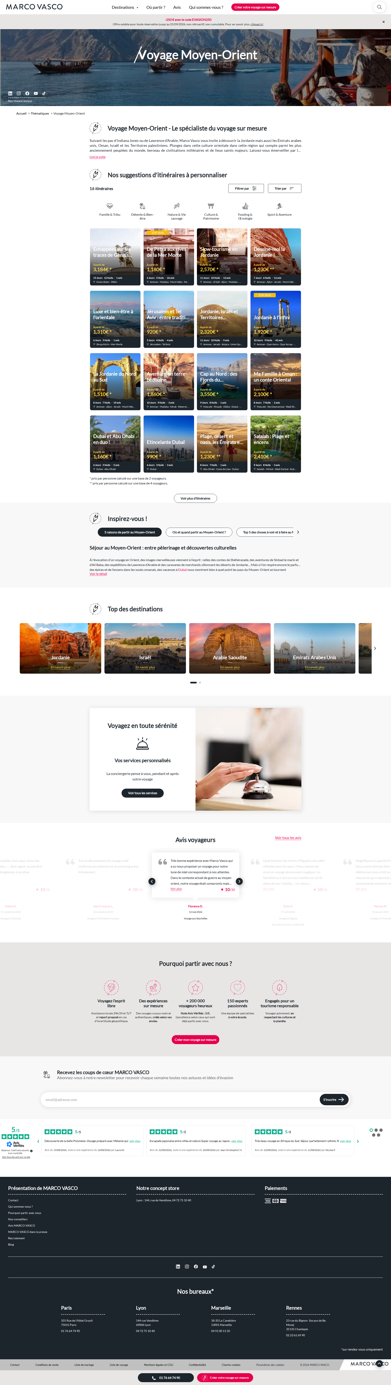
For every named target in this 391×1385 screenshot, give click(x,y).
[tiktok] (44, 93)
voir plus (134, 1141)
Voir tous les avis (288, 837)
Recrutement (16, 1238)
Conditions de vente (47, 1364)
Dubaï (182, 569)
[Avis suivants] (358, 1142)
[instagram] (19, 93)
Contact (13, 1200)
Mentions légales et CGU (158, 1364)
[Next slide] (297, 532)
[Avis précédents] (38, 1142)
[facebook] (27, 93)
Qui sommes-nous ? (20, 1206)
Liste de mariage (84, 1364)
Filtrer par (242, 188)
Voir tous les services (142, 793)
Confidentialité (197, 1364)
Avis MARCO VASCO (21, 1225)
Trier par (281, 188)
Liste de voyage (119, 1364)
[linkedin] (10, 93)
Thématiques (40, 113)
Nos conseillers (17, 1219)
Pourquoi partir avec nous (24, 1213)
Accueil (21, 113)
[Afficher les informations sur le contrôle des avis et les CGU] (31, 1151)
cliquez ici (257, 24)
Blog (11, 1244)
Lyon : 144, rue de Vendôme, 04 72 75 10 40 (163, 1200)
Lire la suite (97, 157)
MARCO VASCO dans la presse (27, 1232)
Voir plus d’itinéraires (195, 498)
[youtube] (36, 93)
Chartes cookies (231, 1364)
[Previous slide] (16, 648)
